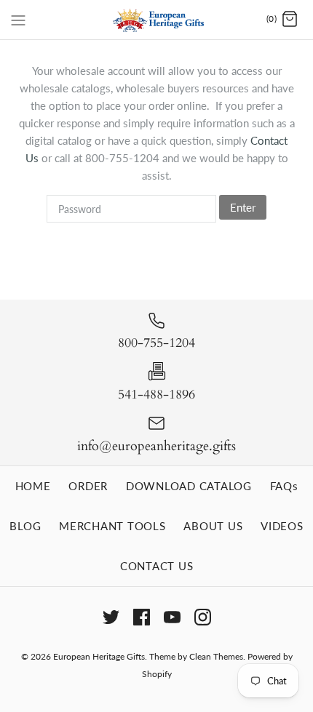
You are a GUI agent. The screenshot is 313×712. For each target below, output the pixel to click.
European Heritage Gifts (99, 656)
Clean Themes (216, 656)
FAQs (284, 485)
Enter (242, 207)
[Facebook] (141, 617)
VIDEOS (282, 525)
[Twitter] (111, 617)
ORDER (88, 485)
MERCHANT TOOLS (112, 525)
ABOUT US (212, 525)
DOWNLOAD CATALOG (189, 485)
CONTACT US (157, 565)
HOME (33, 485)
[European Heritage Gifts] (157, 19)
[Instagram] (202, 617)
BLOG (25, 525)
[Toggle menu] (18, 19)
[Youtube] (172, 617)
